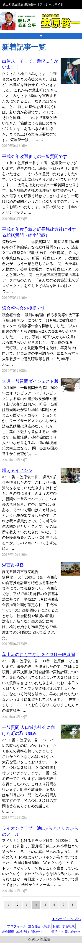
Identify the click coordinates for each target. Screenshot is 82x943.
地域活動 (22, 932)
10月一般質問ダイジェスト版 (30, 381)
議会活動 (8, 932)
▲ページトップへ (66, 919)
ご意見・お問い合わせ (64, 932)
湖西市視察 (13, 565)
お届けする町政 (63, 926)
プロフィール (16, 926)
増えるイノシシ (17, 470)
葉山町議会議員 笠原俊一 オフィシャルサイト (33, 4)
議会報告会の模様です (23, 308)
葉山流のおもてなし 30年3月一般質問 (38, 654)
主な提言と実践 (39, 926)
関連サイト (39, 932)
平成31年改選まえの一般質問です (34, 156)
